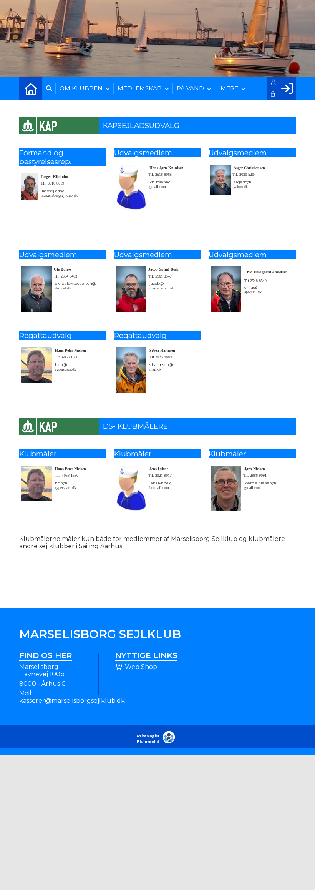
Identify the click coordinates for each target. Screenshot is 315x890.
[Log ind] (287, 88)
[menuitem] (30, 88)
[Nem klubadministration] (158, 741)
